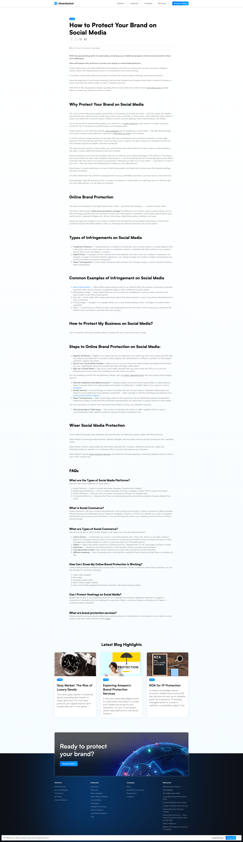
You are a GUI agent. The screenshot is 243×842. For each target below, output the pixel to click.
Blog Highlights (168, 790)
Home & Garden (96, 800)
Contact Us (130, 797)
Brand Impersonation (82, 287)
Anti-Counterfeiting (60, 790)
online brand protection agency (86, 395)
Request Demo (132, 793)
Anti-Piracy (58, 797)
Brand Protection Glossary (171, 787)
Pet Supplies (95, 803)
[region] (121, 837)
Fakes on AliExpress (169, 823)
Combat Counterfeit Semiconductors (175, 806)
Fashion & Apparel (97, 793)
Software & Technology (99, 807)
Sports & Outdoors (97, 810)
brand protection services (99, 454)
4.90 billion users (154, 88)
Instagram (77, 388)
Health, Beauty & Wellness (99, 797)
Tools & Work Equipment (99, 813)
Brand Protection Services (135, 790)
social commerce (130, 123)
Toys (92, 816)
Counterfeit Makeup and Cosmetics (175, 802)
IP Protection (58, 793)
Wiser (108, 618)
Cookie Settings (217, 838)
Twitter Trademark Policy (133, 375)
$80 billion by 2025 (122, 133)
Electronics (94, 790)
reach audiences (112, 131)
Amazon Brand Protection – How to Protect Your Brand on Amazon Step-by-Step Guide (175, 817)
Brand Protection (60, 787)
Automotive (94, 787)
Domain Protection (60, 800)
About (129, 787)
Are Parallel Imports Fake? (171, 793)
